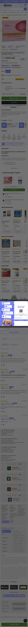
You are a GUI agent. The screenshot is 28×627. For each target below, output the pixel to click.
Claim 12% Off (21, 320)
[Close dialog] (27, 301)
